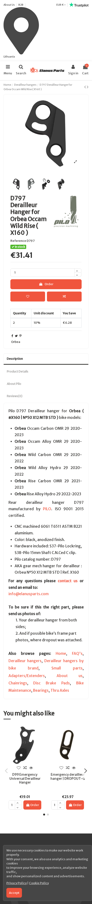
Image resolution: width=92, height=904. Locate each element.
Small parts (66, 668)
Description (15, 358)
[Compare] (25, 768)
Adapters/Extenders (26, 676)
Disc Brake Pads (51, 683)
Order (49, 284)
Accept (14, 893)
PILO (47, 509)
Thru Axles (59, 690)
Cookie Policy (39, 883)
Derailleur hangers (25, 661)
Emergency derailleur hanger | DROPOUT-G (67, 776)
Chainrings (17, 683)
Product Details (17, 371)
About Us (9, 4)
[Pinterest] (20, 336)
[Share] (12, 336)
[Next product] (87, 87)
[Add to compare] (64, 296)
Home (61, 653)
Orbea (15, 342)
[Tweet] (16, 336)
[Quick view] (31, 768)
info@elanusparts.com (28, 594)
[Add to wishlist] (27, 296)
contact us (68, 581)
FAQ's (77, 653)
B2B (20, 4)
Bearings (41, 690)
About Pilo (14, 384)
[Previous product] (85, 87)
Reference (18, 241)
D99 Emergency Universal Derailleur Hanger (25, 778)
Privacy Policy (16, 883)
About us (70, 676)
